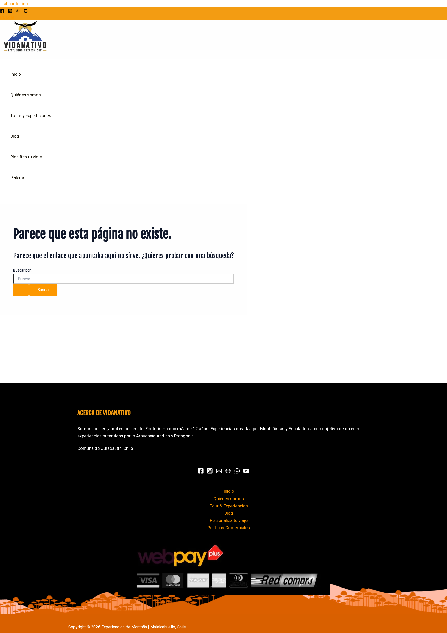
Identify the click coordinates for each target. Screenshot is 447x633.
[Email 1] (219, 472)
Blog (14, 136)
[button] (7, 17)
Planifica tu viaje (26, 156)
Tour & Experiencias (229, 505)
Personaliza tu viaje (229, 520)
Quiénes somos (25, 94)
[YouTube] (246, 472)
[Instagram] (10, 11)
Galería (17, 177)
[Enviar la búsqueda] (21, 290)
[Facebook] (2, 11)
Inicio (15, 74)
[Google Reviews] (25, 11)
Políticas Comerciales (228, 527)
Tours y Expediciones (30, 115)
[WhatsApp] (237, 472)
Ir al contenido (14, 3)
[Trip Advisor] (18, 11)
